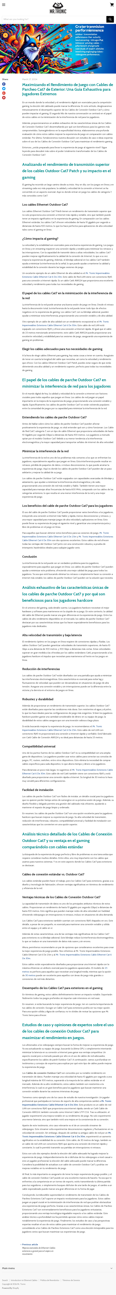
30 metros (30, 975)
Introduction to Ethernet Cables (24, 1280)
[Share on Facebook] (4, 84)
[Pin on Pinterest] (4, 97)
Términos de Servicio (71, 1280)
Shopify (16, 1288)
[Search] (110, 19)
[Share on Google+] (4, 93)
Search (5, 1280)
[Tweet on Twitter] (4, 88)
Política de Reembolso (49, 1280)
